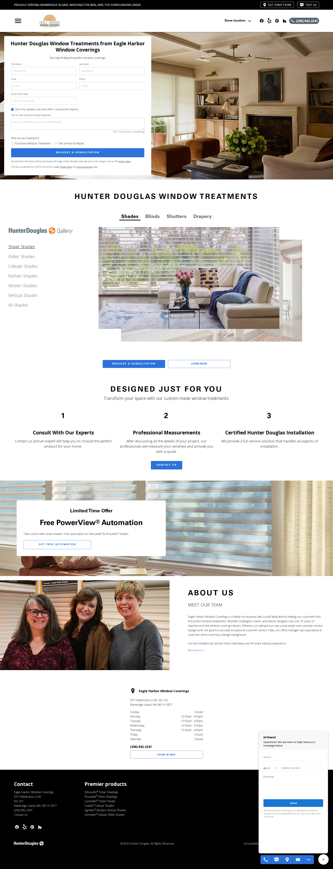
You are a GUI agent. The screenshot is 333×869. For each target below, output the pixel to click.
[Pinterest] (32, 827)
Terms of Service (84, 166)
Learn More (199, 364)
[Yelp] (25, 827)
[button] (18, 21)
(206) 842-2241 (141, 747)
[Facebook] (17, 827)
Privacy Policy (66, 166)
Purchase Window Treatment (33, 143)
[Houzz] (40, 827)
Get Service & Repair (71, 143)
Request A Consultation (134, 364)
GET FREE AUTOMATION (57, 544)
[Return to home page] (85, 20)
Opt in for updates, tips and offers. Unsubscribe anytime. (47, 109)
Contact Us (166, 465)
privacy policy (124, 161)
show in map (166, 754)
